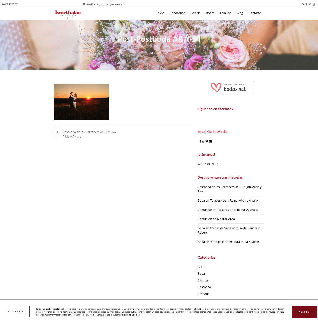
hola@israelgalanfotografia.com (103, 4)
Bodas (210, 13)
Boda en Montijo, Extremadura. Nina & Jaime (228, 242)
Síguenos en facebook (215, 109)
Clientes (203, 280)
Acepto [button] (304, 312)
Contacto (255, 13)
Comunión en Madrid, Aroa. (216, 219)
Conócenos (177, 13)
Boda (201, 274)
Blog (240, 13)
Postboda (204, 287)
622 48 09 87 (10, 4)
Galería (195, 13)
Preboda (203, 294)
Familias (225, 13)
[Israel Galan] (231, 87)
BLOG (202, 267)
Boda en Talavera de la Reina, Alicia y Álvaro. (228, 200)
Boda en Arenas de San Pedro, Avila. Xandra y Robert (229, 230)
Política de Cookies (130, 315)
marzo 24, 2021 (159, 53)
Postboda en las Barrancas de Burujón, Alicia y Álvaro (89, 134)
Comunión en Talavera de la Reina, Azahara (228, 210)
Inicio (160, 13)
